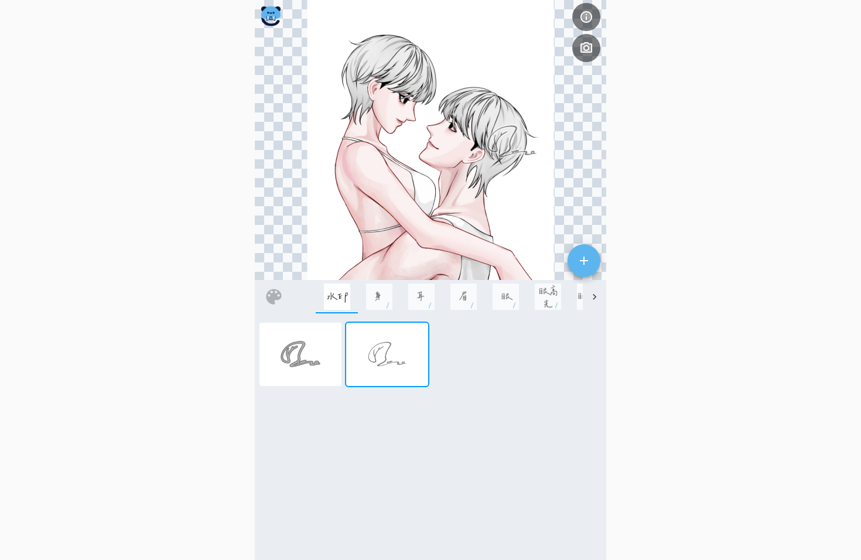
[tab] (337, 296)
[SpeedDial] (584, 260)
